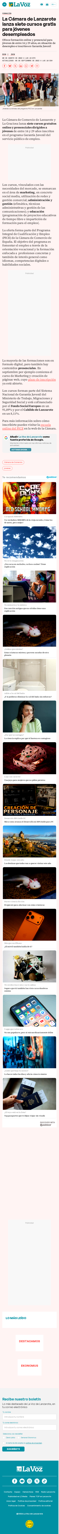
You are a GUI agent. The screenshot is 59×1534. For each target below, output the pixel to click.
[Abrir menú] (4, 4)
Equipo (17, 1492)
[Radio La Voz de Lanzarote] (47, 4)
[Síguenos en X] (37, 1481)
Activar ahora (19, 450)
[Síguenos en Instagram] (29, 1481)
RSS (37, 1492)
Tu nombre (7, 1412)
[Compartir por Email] (37, 66)
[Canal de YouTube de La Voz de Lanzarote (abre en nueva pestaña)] (42, 4)
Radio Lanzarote (48, 1492)
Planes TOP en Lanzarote (40, 1496)
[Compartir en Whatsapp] (26, 66)
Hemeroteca (28, 1492)
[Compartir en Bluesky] (10, 66)
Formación (6, 13)
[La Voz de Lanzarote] (19, 4)
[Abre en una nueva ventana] (29, 1524)
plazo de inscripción (42, 380)
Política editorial (46, 1501)
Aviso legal (11, 1501)
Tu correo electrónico (10, 1423)
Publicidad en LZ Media (17, 1496)
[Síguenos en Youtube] (22, 1481)
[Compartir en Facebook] (4, 66)
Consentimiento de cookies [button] (39, 1506)
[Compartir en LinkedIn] (21, 66)
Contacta (8, 1492)
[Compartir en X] (15, 66)
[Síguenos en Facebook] (14, 1481)
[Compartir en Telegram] (32, 66)
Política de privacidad (27, 1501)
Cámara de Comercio (13, 462)
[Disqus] (29, 1170)
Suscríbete (13, 1449)
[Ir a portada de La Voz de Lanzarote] (29, 1469)
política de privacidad (34, 1443)
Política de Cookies (16, 1506)
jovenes (7, 468)
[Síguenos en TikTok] (44, 1481)
